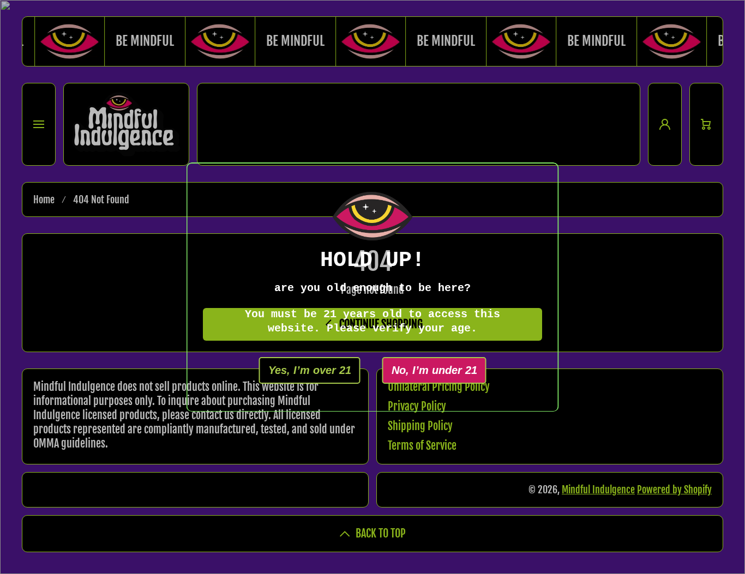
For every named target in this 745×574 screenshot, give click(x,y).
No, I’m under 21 (434, 370)
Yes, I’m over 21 (309, 370)
